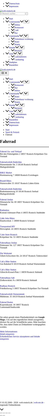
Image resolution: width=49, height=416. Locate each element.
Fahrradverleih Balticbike (11, 162)
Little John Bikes (7, 218)
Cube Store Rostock (8, 234)
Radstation (4, 210)
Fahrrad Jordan (6, 199)
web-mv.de (38, 402)
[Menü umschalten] (26, 21)
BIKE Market (6, 173)
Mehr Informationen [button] (8, 331)
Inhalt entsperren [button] (7, 334)
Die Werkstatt (6, 253)
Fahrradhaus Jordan (8, 243)
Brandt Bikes (5, 181)
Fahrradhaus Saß (7, 278)
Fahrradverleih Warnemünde (12, 294)
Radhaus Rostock (7, 286)
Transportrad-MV (7, 226)
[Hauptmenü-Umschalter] (4, 73)
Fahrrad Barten (6, 302)
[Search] (27, 13)
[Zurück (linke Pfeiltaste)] (1, 415)
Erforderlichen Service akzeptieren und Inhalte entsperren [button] (20, 337)
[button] (22, 22)
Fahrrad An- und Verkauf (11, 151)
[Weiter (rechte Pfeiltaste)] (4, 415)
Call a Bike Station (8, 261)
